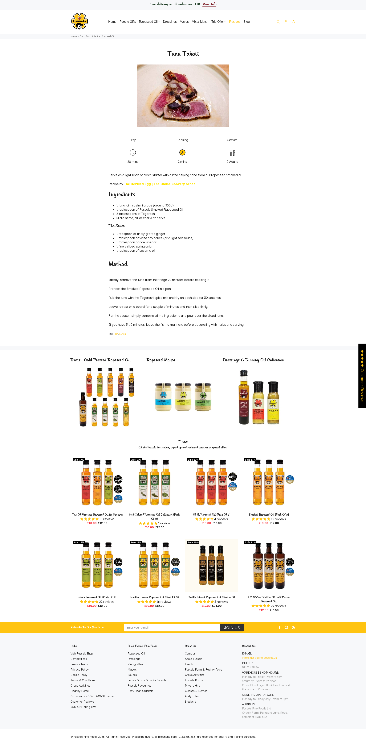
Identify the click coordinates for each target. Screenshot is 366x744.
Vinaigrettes (135, 664)
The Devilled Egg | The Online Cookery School (160, 184)
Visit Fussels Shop (82, 653)
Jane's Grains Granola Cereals (147, 680)
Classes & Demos (196, 691)
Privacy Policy (80, 669)
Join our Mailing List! (83, 707)
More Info (209, 4)
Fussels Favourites (139, 685)
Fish (116, 333)
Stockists (190, 701)
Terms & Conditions (83, 680)
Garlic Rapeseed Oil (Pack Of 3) (97, 597)
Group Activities (80, 685)
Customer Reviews (82, 701)
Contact (190, 653)
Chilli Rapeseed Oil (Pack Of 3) (211, 515)
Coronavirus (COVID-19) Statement (93, 696)
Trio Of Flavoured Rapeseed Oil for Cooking (97, 515)
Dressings (134, 659)
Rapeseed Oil (136, 653)
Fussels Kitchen (195, 680)
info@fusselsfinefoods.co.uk (259, 657)
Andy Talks (192, 696)
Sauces (132, 675)
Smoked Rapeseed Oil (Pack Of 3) (269, 515)
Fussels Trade (79, 664)
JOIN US (232, 628)
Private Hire (192, 685)
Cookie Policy (79, 675)
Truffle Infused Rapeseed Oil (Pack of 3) (211, 597)
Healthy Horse (80, 691)
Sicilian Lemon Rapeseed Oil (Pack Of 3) (154, 597)
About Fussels (193, 659)
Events (189, 664)
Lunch (122, 333)
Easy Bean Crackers (140, 691)
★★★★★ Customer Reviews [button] (362, 375)
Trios (183, 442)
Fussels (161, 209)
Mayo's (132, 669)
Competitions (79, 659)
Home (74, 36)
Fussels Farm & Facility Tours (203, 669)
